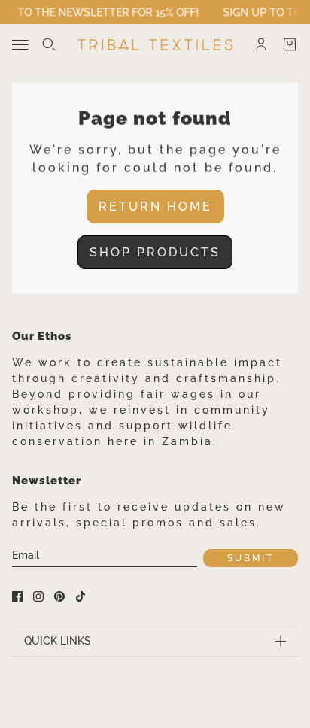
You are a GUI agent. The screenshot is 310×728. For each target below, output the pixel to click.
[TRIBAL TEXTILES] (155, 44)
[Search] (49, 44)
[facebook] (17, 596)
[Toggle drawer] (20, 45)
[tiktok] (80, 596)
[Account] (261, 44)
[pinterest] (59, 596)
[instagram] (38, 596)
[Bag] (289, 44)
